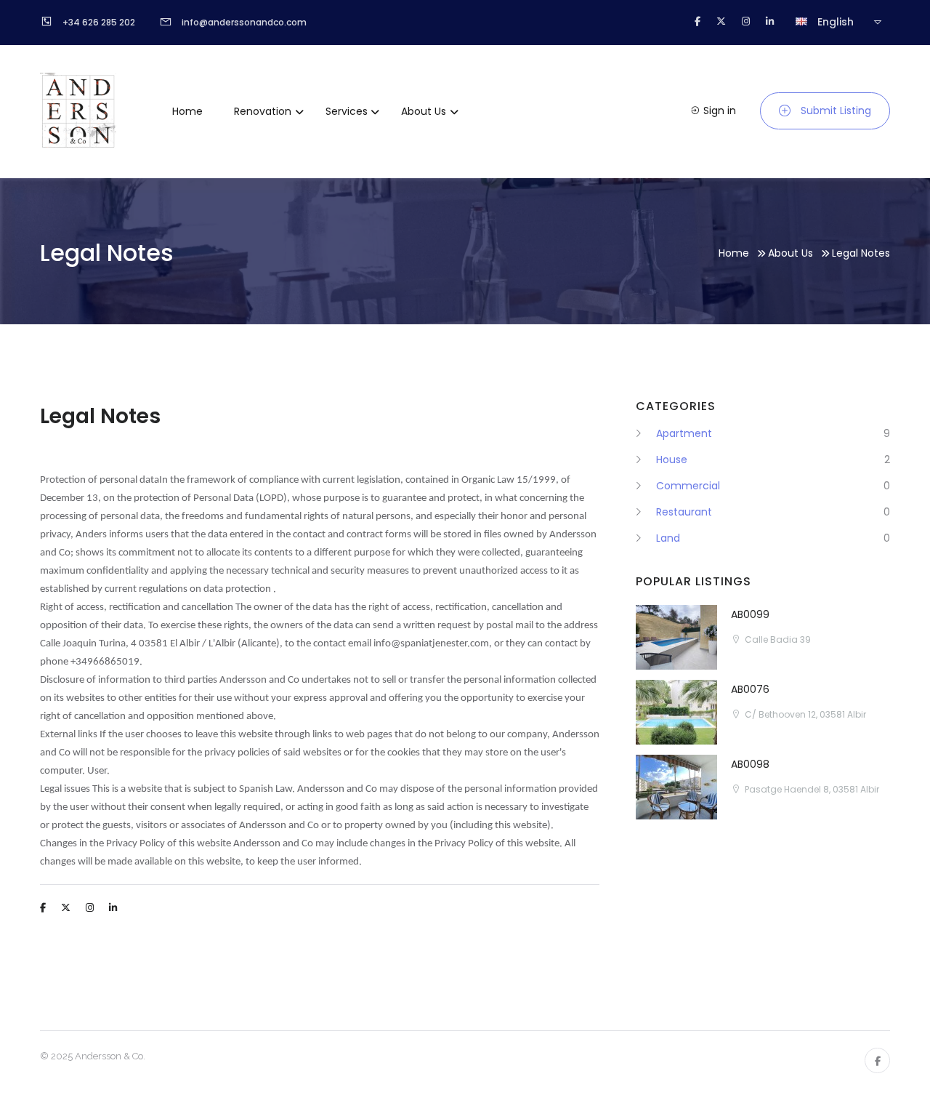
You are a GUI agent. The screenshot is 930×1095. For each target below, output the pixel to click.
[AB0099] (676, 637)
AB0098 (750, 764)
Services (347, 111)
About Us (423, 111)
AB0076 (750, 689)
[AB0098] (676, 787)
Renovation (262, 111)
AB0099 (750, 614)
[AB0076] (676, 712)
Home (187, 111)
